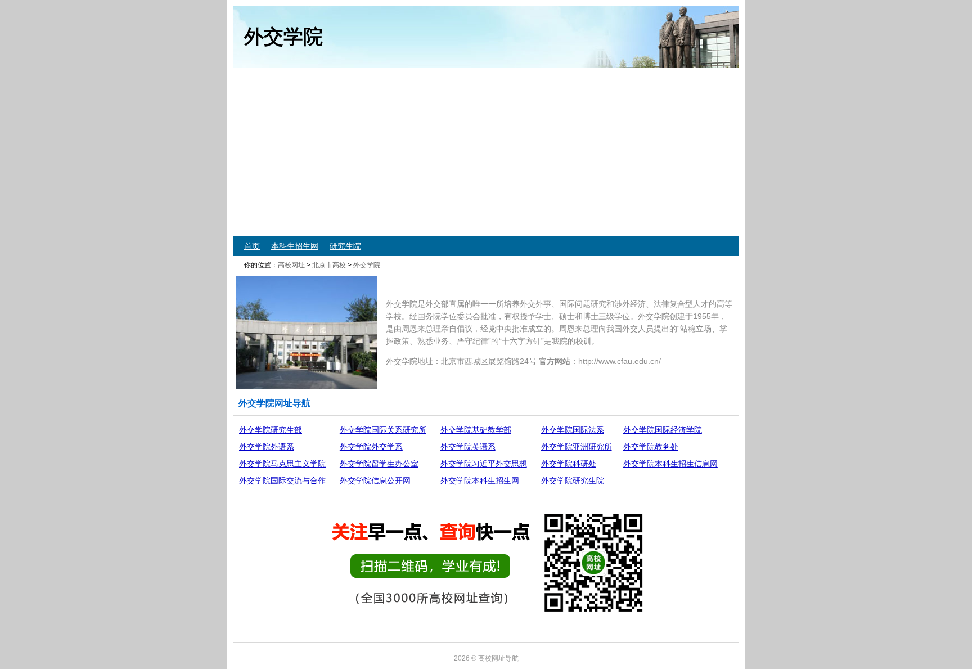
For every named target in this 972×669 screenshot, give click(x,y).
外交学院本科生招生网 (479, 480)
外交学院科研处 (568, 463)
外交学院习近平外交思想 (483, 463)
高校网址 (291, 265)
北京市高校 (329, 265)
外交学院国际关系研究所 (383, 429)
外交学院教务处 (650, 446)
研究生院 (345, 245)
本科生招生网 (294, 245)
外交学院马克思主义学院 (282, 463)
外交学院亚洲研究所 (576, 446)
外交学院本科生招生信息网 (670, 463)
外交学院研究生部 (270, 429)
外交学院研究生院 (572, 480)
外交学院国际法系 (572, 429)
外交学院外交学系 (371, 446)
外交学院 (366, 265)
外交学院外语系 (266, 446)
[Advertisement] (570, 152)
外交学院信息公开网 (375, 480)
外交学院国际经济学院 (662, 429)
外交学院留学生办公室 (379, 463)
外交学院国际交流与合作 (282, 480)
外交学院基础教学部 (475, 429)
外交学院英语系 (468, 446)
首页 (252, 245)
